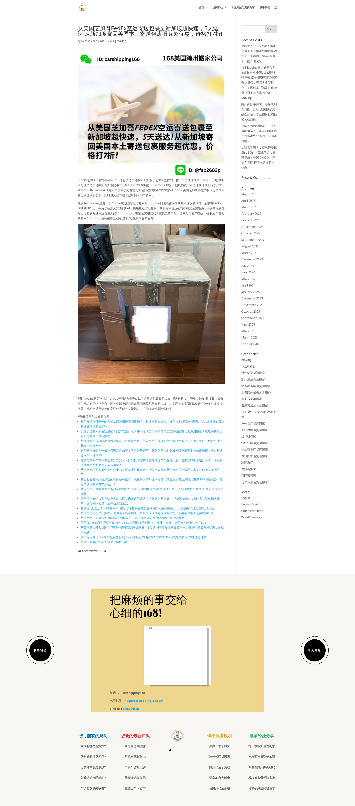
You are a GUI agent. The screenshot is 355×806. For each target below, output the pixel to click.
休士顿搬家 (248, 366)
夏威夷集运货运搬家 (254, 405)
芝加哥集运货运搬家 (254, 450)
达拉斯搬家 (248, 469)
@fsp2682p (131, 709)
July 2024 (247, 266)
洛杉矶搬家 (248, 436)
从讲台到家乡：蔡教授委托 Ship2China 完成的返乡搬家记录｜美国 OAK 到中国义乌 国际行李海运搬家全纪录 (259, 157)
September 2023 (252, 318)
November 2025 (252, 227)
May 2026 (248, 194)
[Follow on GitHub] (185, 751)
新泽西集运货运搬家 (254, 430)
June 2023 (248, 324)
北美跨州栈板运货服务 (256, 392)
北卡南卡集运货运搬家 (256, 386)
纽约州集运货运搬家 (254, 443)
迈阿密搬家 (248, 475)
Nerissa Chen (89, 41)
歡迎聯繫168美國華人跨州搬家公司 (104, 542)
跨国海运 (247, 462)
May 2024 (248, 279)
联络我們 (265, 7)
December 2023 (252, 298)
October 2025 (250, 233)
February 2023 (251, 344)
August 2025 (250, 246)
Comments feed (252, 511)
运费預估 (218, 7)
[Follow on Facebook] (170, 751)
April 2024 (248, 285)
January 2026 (250, 220)
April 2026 (248, 201)
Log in (245, 498)
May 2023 (248, 331)
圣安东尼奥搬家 (251, 399)
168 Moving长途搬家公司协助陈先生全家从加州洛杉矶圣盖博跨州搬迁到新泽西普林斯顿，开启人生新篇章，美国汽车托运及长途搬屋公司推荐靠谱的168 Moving (259, 83)
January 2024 (250, 292)
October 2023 (250, 311)
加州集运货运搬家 (253, 379)
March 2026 (249, 207)
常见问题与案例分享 (243, 7)
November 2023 (252, 305)
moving (121, 41)
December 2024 (252, 259)
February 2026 (251, 214)
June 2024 (248, 272)
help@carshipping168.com (144, 701)
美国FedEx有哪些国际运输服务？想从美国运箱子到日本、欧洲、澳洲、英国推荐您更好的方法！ (144, 523)
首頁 (201, 7)
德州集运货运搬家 (253, 423)
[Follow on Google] (177, 751)
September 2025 (252, 240)
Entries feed (249, 504)
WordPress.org (251, 517)
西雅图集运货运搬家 (254, 456)
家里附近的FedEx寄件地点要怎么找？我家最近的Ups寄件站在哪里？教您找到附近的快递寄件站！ (145, 537)
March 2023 (249, 337)
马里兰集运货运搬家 (254, 482)
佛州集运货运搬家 (253, 373)
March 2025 (249, 253)
